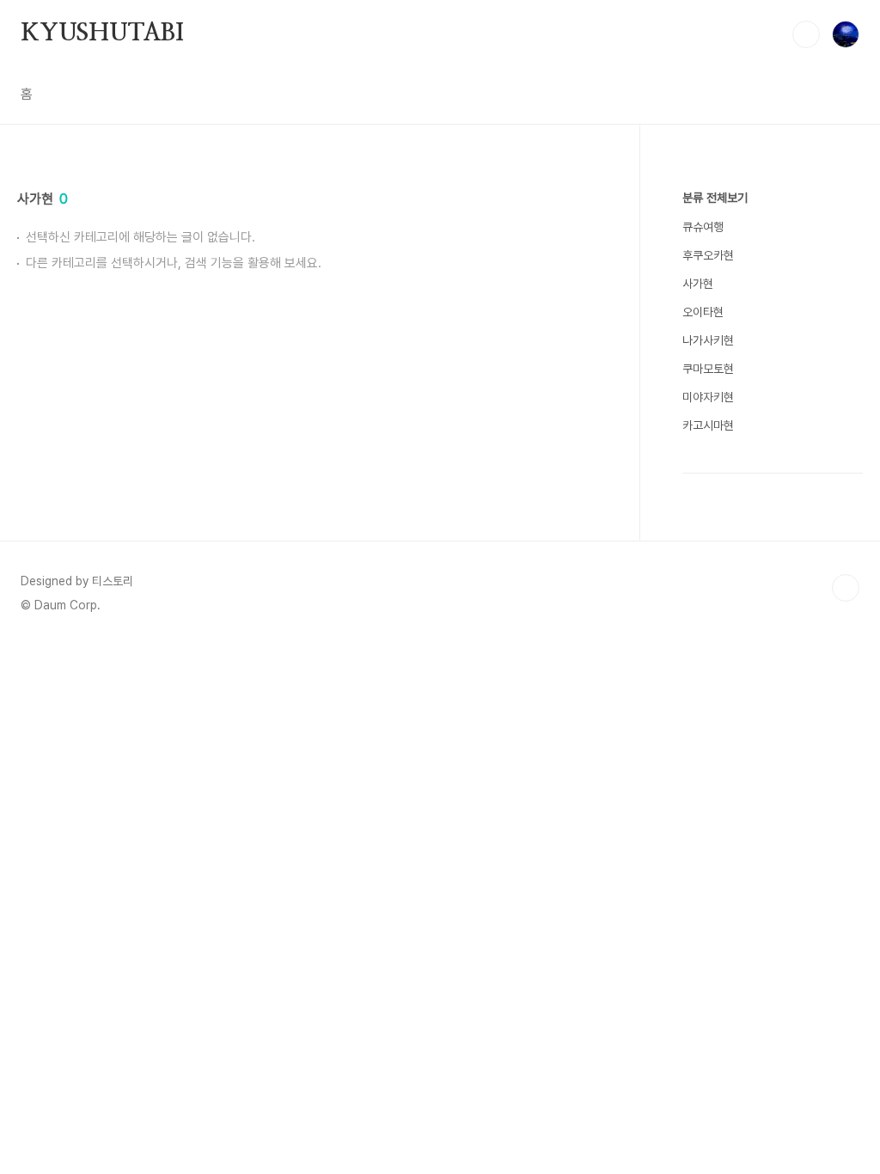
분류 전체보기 (715, 198)
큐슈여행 (703, 227)
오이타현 (703, 312)
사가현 (697, 283)
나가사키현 (708, 340)
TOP (845, 588)
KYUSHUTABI (102, 33)
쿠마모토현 (708, 369)
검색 (806, 34)
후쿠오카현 (708, 255)
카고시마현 (708, 425)
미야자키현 (708, 397)
